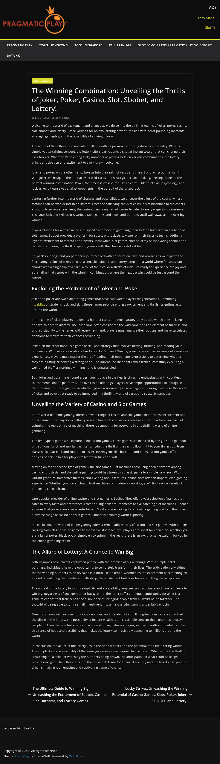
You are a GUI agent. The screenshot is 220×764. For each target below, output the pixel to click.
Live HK (29, 728)
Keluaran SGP (120, 45)
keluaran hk (11, 728)
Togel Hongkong (53, 45)
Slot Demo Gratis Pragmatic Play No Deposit (175, 45)
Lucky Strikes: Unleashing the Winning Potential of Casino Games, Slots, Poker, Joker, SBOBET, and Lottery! (149, 694)
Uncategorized (42, 80)
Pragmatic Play (19, 45)
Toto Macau (207, 18)
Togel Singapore (88, 45)
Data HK (13, 55)
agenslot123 (62, 118)
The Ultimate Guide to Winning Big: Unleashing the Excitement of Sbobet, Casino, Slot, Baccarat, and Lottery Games (70, 694)
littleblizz (38, 304)
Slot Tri (211, 27)
